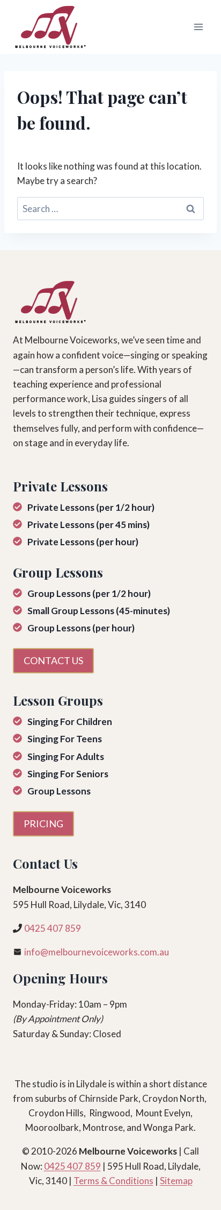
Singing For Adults (65, 756)
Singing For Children (69, 721)
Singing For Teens (64, 738)
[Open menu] (198, 26)
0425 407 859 (52, 928)
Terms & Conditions (113, 1180)
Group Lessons (59, 791)
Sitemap (176, 1180)
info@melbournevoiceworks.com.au (96, 952)
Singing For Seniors (67, 773)
